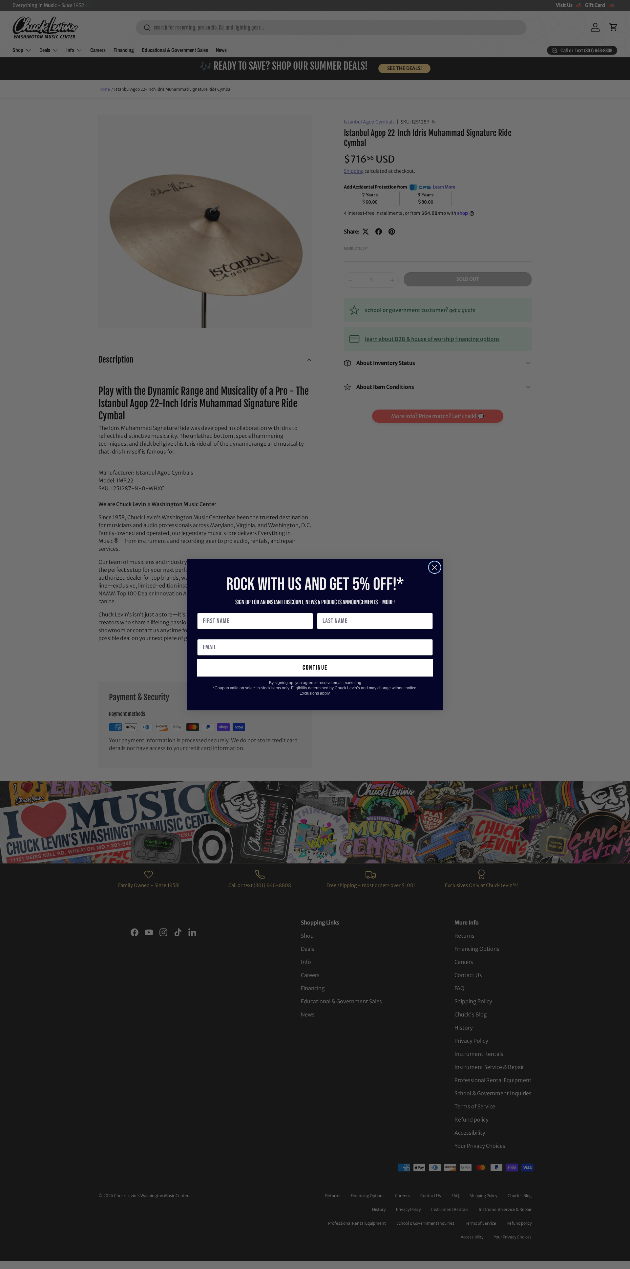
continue (315, 668)
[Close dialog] (434, 567)
